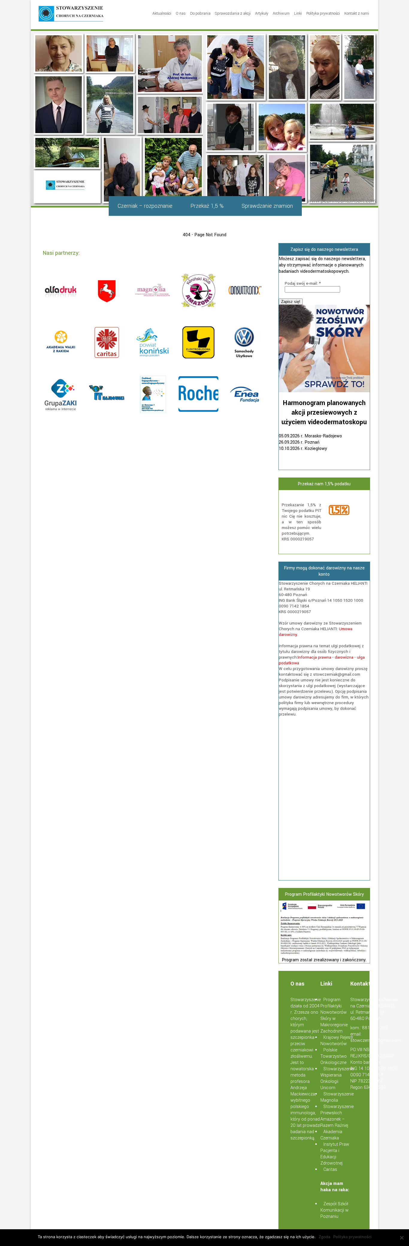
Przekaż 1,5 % (207, 206)
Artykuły (261, 13)
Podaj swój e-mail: (303, 283)
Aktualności (161, 13)
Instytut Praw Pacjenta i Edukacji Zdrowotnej (334, 1153)
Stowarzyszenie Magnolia (337, 1097)
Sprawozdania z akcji (233, 13)
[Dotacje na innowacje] (324, 954)
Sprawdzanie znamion (267, 206)
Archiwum (281, 13)
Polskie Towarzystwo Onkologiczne (333, 1056)
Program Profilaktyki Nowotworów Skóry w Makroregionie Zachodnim (334, 1015)
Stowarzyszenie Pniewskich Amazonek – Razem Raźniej (337, 1116)
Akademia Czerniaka (331, 1135)
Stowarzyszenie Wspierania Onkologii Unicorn (337, 1078)
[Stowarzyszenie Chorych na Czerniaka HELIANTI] (71, 14)
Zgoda (324, 1236)
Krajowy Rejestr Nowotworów (336, 1040)
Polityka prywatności (323, 13)
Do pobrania (200, 13)
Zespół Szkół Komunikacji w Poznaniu (334, 1210)
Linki (298, 13)
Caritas (330, 1169)
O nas (181, 13)
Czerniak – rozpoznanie (145, 206)
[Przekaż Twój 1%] (347, 510)
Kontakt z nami (356, 13)
